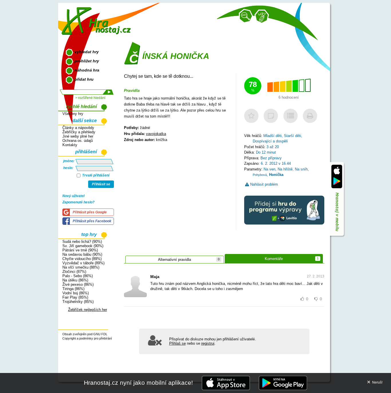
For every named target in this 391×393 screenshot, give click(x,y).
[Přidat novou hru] (261, 16)
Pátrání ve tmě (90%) (80, 250)
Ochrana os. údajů (77, 140)
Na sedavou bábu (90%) (82, 254)
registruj (207, 343)
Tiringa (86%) (73, 289)
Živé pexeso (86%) (78, 284)
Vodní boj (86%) (75, 293)
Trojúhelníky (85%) (78, 301)
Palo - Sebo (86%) (77, 276)
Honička (276, 174)
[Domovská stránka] (97, 19)
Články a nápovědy (78, 128)
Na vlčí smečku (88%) (80, 267)
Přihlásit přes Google (90, 212)
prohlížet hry (86, 61)
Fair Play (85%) (75, 297)
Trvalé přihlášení (95, 175)
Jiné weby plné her (77, 136)
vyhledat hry (86, 51)
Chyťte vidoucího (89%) (82, 259)
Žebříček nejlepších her (87, 309)
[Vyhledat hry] (245, 16)
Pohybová (260, 174)
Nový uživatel (73, 196)
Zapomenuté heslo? (78, 202)
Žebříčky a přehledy (78, 132)
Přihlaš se (177, 343)
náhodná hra (86, 70)
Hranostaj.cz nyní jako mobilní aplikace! (138, 382)
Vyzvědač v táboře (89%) (83, 263)
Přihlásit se (101, 184)
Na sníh (301, 169)
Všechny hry (72, 114)
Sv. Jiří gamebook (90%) (82, 246)
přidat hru (84, 79)
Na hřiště (285, 169)
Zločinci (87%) (74, 271)
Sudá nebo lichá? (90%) (82, 241)
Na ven (269, 169)
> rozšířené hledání (90, 98)
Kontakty (69, 145)
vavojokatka (156, 134)
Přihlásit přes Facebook (92, 221)
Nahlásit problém (263, 184)
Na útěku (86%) (75, 280)
